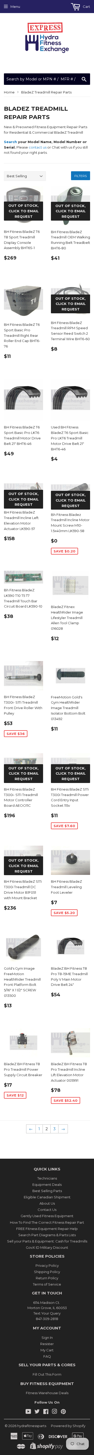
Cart (86, 6)
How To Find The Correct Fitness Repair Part (47, 1222)
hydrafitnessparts (31, 1426)
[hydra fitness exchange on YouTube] (28, 1412)
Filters (80, 176)
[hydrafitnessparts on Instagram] (54, 1412)
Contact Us (47, 1209)
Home (9, 92)
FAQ (47, 1356)
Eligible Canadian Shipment (47, 1197)
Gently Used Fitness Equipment (47, 1216)
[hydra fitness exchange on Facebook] (46, 1412)
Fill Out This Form (47, 1374)
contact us (37, 147)
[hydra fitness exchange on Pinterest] (63, 1412)
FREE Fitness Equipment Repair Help (47, 1229)
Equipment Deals (47, 1184)
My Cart (47, 1350)
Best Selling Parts (47, 1191)
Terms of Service (47, 1284)
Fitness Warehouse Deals (47, 1393)
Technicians (47, 1178)
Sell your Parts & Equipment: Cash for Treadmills (47, 1241)
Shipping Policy (47, 1272)
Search (10, 142)
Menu (15, 6)
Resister (47, 1344)
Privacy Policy (47, 1265)
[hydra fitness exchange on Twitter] (37, 1412)
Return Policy (47, 1278)
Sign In (47, 1337)
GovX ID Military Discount (47, 1247)
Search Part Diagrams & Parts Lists (47, 1235)
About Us (47, 1203)
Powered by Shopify (68, 1426)
